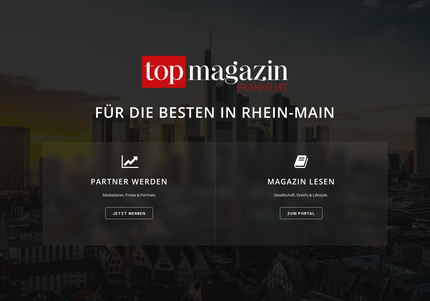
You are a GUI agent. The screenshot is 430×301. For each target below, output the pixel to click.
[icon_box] (129, 186)
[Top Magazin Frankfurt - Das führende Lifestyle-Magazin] (215, 73)
